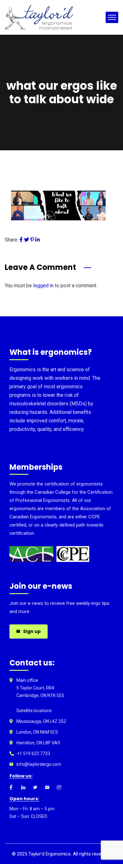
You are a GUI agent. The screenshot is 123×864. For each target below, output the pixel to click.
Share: (11, 240)
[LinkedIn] (37, 240)
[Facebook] (21, 240)
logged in (43, 286)
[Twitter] (26, 240)
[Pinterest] (32, 240)
